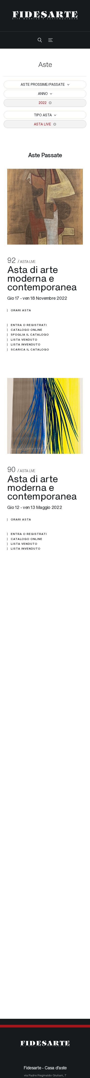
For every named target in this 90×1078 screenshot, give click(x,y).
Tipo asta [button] (43, 114)
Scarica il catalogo (30, 349)
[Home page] (45, 15)
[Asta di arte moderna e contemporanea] (45, 207)
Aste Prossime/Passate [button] (43, 84)
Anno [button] (43, 93)
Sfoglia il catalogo (30, 335)
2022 (43, 102)
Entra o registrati (29, 325)
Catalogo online (26, 330)
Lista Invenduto (26, 344)
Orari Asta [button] (21, 310)
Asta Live (43, 124)
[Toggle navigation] (50, 40)
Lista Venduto (24, 340)
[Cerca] (39, 40)
